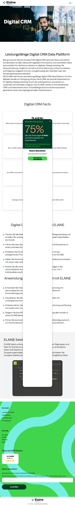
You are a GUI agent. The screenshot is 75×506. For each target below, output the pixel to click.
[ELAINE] (10, 463)
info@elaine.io (6, 415)
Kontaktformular (7, 418)
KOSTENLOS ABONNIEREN (37, 158)
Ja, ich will (14, 487)
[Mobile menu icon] (70, 3)
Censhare (5, 435)
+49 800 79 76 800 (8, 412)
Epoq (3, 442)
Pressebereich (6, 421)
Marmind (4, 440)
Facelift (4, 437)
